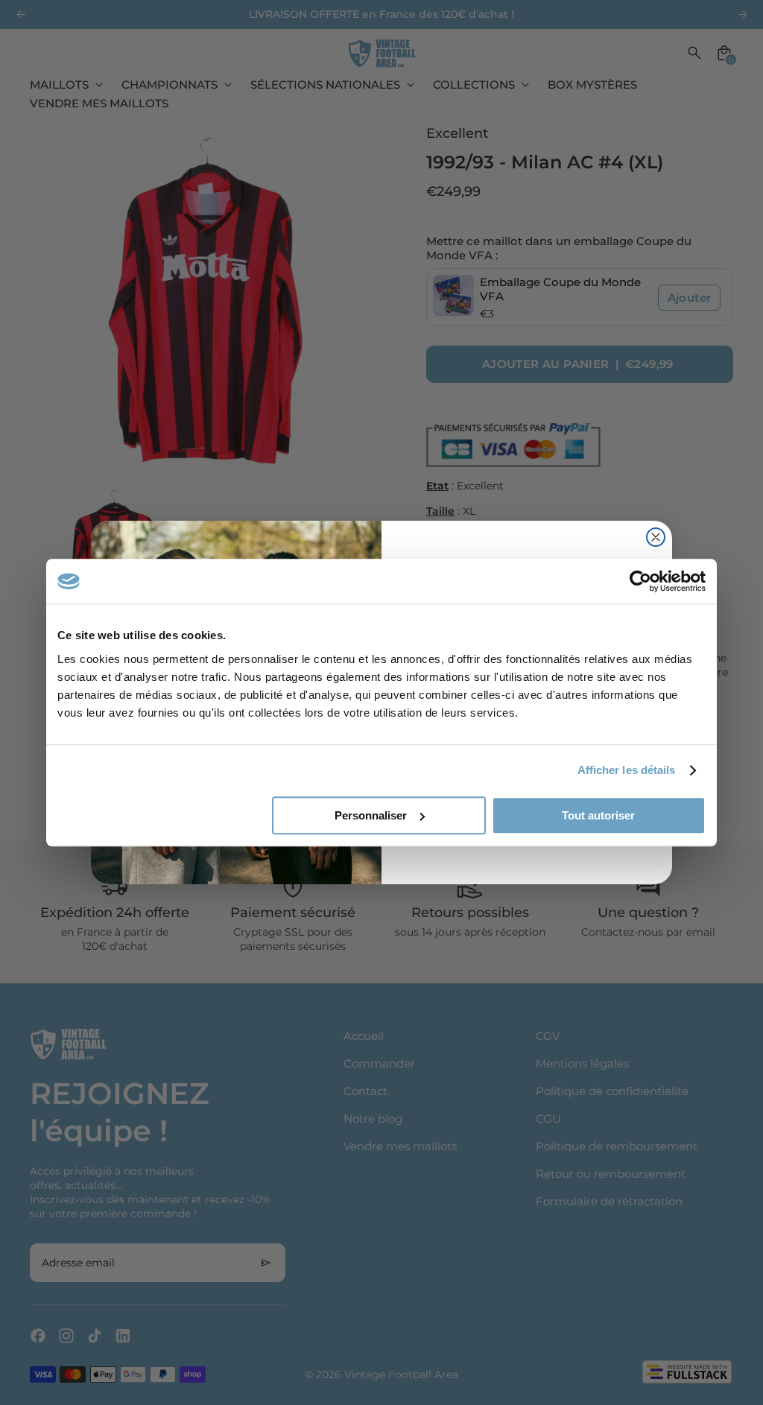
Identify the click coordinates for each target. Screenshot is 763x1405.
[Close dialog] (656, 537)
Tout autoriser (598, 815)
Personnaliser (371, 815)
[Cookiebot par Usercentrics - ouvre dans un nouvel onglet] (640, 581)
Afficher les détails (626, 770)
